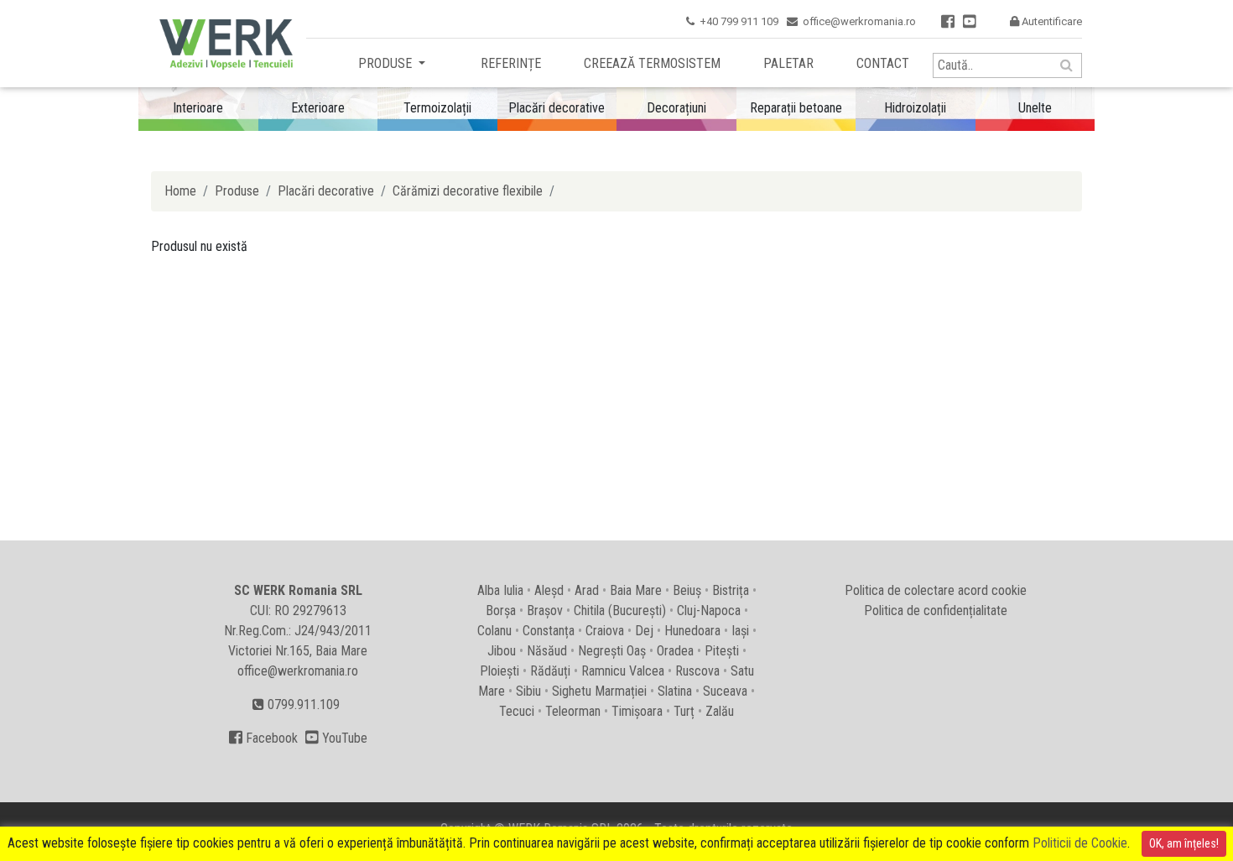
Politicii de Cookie (1080, 843)
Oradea (675, 651)
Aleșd (549, 590)
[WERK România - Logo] (222, 44)
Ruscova (697, 671)
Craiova (604, 631)
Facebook (263, 738)
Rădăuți (550, 671)
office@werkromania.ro (859, 21)
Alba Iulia (500, 590)
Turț (684, 711)
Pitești (722, 651)
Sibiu (528, 691)
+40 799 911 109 (739, 21)
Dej (644, 631)
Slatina (675, 691)
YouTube (336, 738)
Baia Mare (636, 590)
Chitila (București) (620, 610)
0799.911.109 (302, 704)
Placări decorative (326, 191)
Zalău (719, 711)
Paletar (788, 63)
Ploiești (499, 671)
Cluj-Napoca (709, 610)
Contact (882, 63)
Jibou (501, 651)
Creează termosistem (652, 63)
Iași (740, 631)
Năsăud (547, 651)
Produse (386, 63)
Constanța (549, 631)
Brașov (545, 610)
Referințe (511, 63)
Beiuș (687, 590)
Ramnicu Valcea (622, 671)
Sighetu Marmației (599, 691)
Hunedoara (692, 631)
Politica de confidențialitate (935, 610)
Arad (587, 590)
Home (180, 191)
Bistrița (730, 590)
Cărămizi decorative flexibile (468, 191)
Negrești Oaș (612, 651)
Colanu (494, 631)
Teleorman (573, 711)
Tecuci (516, 711)
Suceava (725, 691)
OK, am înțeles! (1184, 843)
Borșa (501, 610)
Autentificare (1046, 21)
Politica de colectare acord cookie (936, 590)
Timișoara (637, 711)
